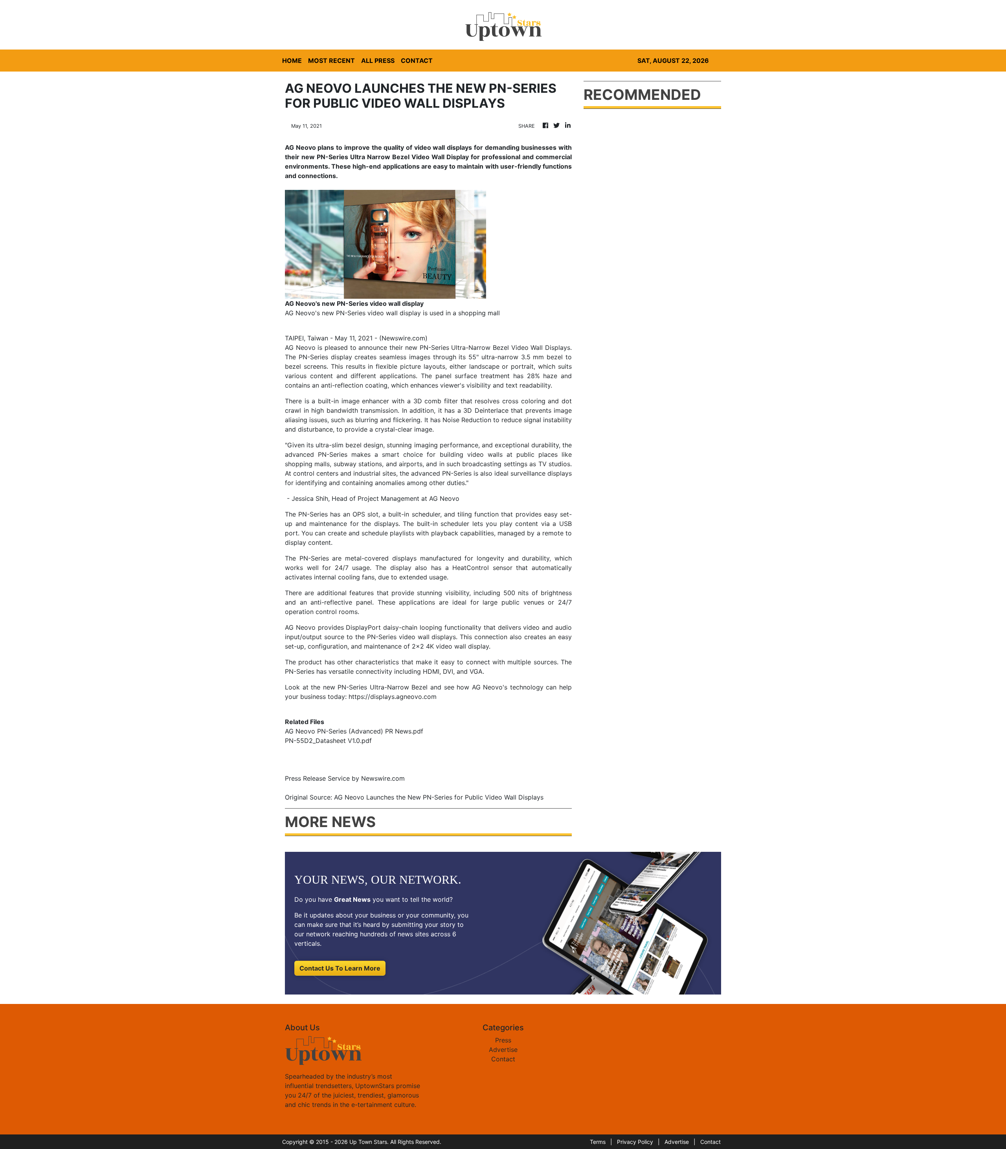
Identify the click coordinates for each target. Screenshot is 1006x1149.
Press (503, 1040)
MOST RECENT (331, 60)
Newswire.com (403, 338)
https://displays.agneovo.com (393, 696)
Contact (503, 1059)
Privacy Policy (635, 1141)
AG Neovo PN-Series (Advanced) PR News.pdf (354, 731)
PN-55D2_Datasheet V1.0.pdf (328, 741)
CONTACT (417, 60)
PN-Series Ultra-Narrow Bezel (383, 687)
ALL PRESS (378, 60)
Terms (598, 1141)
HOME (292, 60)
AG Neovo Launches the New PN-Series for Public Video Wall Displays (439, 797)
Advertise (503, 1049)
